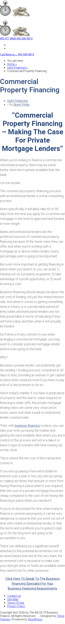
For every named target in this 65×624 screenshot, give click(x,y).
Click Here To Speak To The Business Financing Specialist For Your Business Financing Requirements (32, 583)
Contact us (14, 48)
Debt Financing (17, 101)
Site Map (12, 45)
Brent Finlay (22, 104)
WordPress (35, 619)
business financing (27, 425)
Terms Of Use (15, 602)
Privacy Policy (16, 606)
